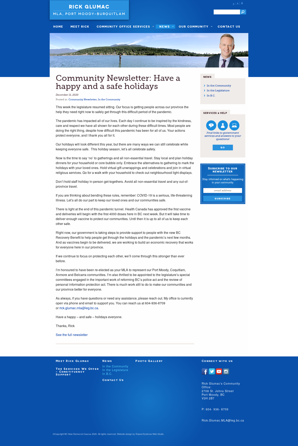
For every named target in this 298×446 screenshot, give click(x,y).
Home (58, 26)
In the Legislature (218, 90)
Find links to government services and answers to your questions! (223, 136)
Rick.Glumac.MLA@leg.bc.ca (223, 420)
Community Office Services (123, 26)
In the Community (109, 99)
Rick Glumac (89, 7)
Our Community (194, 26)
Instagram (226, 371)
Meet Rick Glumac (72, 361)
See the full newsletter (72, 334)
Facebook (205, 371)
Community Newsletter (83, 99)
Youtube (219, 371)
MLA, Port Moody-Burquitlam (89, 14)
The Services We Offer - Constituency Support (77, 371)
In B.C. (211, 95)
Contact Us (229, 26)
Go (223, 147)
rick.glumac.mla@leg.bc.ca (78, 308)
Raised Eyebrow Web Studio (150, 433)
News (164, 26)
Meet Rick (80, 26)
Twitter (212, 371)
